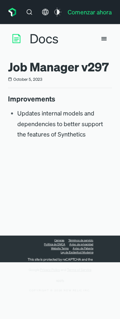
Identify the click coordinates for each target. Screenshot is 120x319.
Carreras (59, 240)
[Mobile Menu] (104, 39)
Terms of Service (79, 270)
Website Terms (60, 248)
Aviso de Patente (83, 248)
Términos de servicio (80, 240)
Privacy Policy (50, 270)
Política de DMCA (54, 244)
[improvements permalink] (58, 99)
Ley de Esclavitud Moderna (77, 252)
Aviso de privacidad (81, 244)
